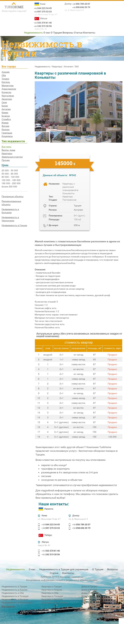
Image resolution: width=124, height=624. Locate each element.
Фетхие (5, 126)
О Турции (56, 32)
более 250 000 (9, 186)
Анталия (6, 109)
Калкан (6, 129)
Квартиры (7, 153)
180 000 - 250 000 (11, 183)
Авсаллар (7, 99)
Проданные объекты (12, 196)
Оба (4, 75)
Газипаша (7, 133)
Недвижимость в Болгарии (10, 211)
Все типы (6, 146)
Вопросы (67, 32)
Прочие (6, 160)
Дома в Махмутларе (92, 602)
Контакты (89, 32)
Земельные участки (12, 157)
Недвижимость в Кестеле (15, 599)
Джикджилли (9, 89)
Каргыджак (8, 95)
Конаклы (6, 92)
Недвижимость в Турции (14, 586)
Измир (5, 122)
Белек (5, 105)
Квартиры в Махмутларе (54, 602)
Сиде (4, 102)
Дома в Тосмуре (89, 596)
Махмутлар (8, 85)
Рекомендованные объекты (11, 202)
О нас (46, 32)
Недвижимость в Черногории (10, 219)
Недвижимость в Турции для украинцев (63, 569)
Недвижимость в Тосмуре (15, 596)
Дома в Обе (87, 592)
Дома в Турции (89, 586)
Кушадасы (7, 136)
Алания (6, 72)
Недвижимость (33, 32)
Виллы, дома (8, 150)
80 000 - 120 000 (10, 176)
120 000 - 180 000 (11, 180)
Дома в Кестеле (89, 599)
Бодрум (6, 116)
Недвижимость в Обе (13, 592)
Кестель (6, 82)
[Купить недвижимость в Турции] (14, 5)
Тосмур (5, 78)
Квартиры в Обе (49, 592)
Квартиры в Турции (51, 586)
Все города (9, 66)
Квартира (57, 66)
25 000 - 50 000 (10, 170)
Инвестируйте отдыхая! (14, 11)
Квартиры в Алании (51, 589)
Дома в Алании (89, 589)
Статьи (78, 32)
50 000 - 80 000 (10, 173)
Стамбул (6, 119)
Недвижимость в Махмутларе (17, 602)
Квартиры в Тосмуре (52, 596)
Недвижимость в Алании (14, 589)
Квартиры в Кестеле (52, 599)
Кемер (5, 112)
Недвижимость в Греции (14, 225)
